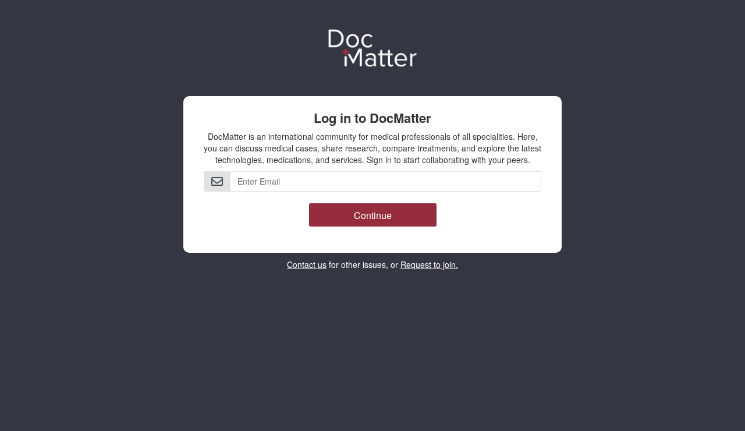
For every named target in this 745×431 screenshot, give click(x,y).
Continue (373, 215)
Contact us (307, 264)
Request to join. (429, 264)
